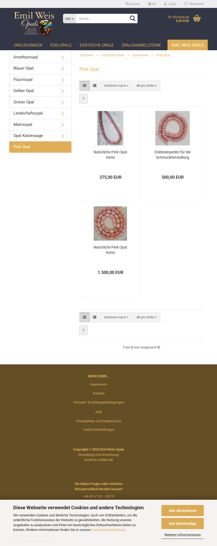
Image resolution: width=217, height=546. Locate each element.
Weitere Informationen (182, 535)
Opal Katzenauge (28, 135)
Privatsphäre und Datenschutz (98, 421)
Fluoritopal (23, 79)
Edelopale (61, 45)
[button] (152, 4)
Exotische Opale (97, 45)
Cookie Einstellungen (98, 430)
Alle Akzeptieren (183, 510)
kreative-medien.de (98, 460)
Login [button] (172, 4)
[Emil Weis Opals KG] (34, 24)
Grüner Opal (23, 102)
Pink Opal (21, 146)
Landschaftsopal (28, 113)
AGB (98, 412)
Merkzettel (196, 4)
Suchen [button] (134, 4)
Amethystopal (25, 57)
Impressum (98, 384)
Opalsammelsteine (141, 45)
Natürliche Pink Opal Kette (110, 154)
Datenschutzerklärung (108, 530)
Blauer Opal (23, 68)
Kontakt (99, 393)
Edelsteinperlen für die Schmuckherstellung (173, 154)
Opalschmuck (28, 45)
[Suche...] (133, 19)
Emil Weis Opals (187, 45)
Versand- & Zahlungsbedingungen (98, 402)
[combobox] (116, 86)
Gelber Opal (23, 90)
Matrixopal (22, 124)
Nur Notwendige (182, 523)
